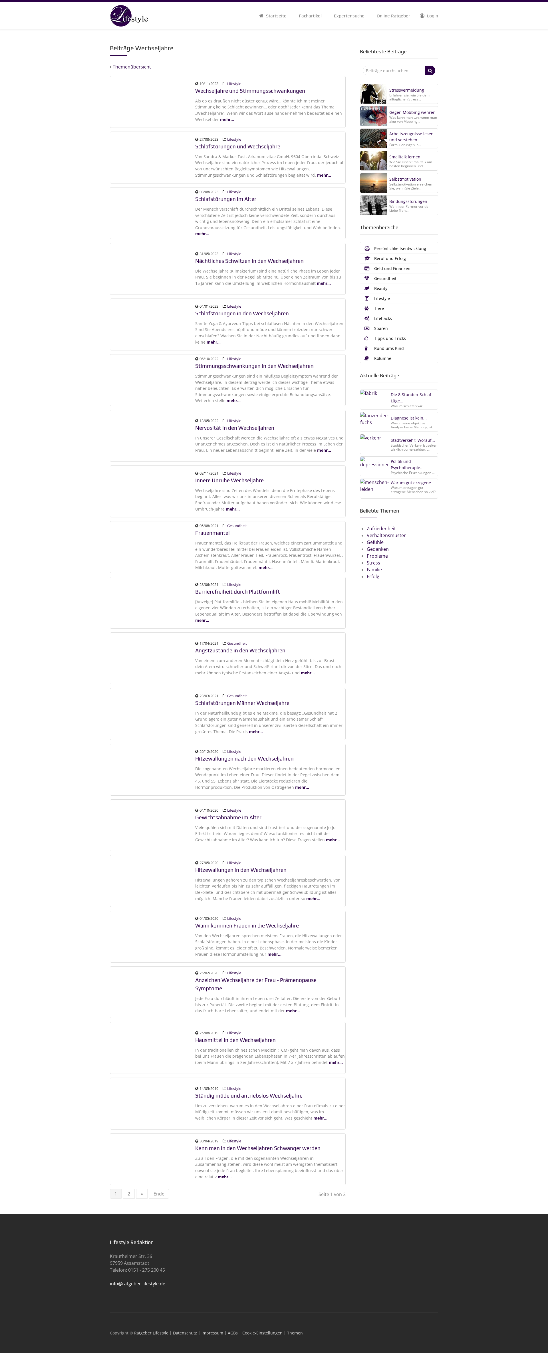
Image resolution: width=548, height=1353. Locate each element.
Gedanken (378, 549)
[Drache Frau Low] (153, 992)
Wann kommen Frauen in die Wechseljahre (247, 925)
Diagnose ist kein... (409, 418)
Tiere (378, 308)
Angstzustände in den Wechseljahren (240, 650)
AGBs (233, 1333)
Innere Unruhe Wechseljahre (229, 480)
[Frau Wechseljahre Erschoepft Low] (153, 324)
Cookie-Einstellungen (262, 1333)
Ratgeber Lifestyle (151, 1333)
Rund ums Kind (388, 348)
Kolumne (382, 358)
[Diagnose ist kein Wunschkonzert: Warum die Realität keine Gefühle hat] (374, 421)
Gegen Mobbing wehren (412, 112)
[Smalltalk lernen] (373, 161)
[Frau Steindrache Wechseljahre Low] (153, 769)
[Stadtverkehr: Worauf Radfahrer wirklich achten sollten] (374, 444)
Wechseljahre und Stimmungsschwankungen (250, 91)
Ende (159, 1194)
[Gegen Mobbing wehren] (373, 116)
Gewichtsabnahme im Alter (228, 817)
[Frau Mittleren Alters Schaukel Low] (153, 268)
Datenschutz (185, 1333)
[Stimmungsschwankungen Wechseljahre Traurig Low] (153, 379)
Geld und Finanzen (391, 268)
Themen (295, 1333)
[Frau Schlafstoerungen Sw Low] (153, 212)
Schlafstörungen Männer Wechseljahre (242, 703)
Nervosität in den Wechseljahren (234, 428)
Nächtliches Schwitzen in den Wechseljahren (249, 261)
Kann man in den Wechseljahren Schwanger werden (258, 1148)
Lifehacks (382, 318)
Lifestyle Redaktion (132, 1242)
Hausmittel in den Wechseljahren (235, 1040)
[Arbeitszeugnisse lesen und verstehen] (373, 138)
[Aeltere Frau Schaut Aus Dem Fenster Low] (153, 491)
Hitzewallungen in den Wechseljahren (241, 870)
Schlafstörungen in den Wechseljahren (242, 313)
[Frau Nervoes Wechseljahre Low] (153, 435)
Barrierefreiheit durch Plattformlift (237, 591)
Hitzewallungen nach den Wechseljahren (244, 758)
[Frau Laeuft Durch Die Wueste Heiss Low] (153, 880)
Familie (374, 569)
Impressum (212, 1333)
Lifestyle (234, 83)
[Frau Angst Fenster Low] (153, 658)
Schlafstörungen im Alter (225, 199)
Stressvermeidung (406, 90)
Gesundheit (237, 525)
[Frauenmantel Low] (153, 546)
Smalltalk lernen (404, 157)
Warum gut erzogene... (412, 482)
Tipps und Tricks (389, 338)
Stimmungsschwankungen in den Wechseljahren (254, 366)
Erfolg (373, 576)
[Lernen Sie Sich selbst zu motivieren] (373, 183)
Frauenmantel (212, 533)
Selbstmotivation (405, 179)
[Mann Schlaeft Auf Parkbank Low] (153, 713)
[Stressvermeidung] (373, 94)
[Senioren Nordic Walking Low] (153, 825)
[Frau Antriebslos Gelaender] (153, 1103)
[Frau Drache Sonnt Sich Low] (153, 936)
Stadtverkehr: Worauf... (413, 440)
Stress (373, 563)
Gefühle (375, 542)
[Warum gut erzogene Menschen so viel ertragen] (374, 488)
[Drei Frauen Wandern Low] (153, 1047)
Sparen (380, 328)
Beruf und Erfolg (389, 258)
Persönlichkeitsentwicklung (399, 248)
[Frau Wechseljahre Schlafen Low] (153, 157)
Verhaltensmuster (386, 535)
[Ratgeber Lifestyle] (129, 15)
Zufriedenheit (381, 528)
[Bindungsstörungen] (373, 205)
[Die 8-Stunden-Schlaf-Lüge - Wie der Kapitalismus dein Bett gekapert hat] (374, 399)
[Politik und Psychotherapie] (374, 466)
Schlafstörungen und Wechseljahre (237, 146)
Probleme (377, 556)
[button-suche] (430, 70)
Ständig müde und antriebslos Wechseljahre (249, 1095)
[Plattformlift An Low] (153, 602)
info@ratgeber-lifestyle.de (137, 1284)
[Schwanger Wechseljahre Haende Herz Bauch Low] (153, 1159)
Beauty (380, 288)
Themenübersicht (131, 67)
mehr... (227, 119)
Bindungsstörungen (408, 201)
